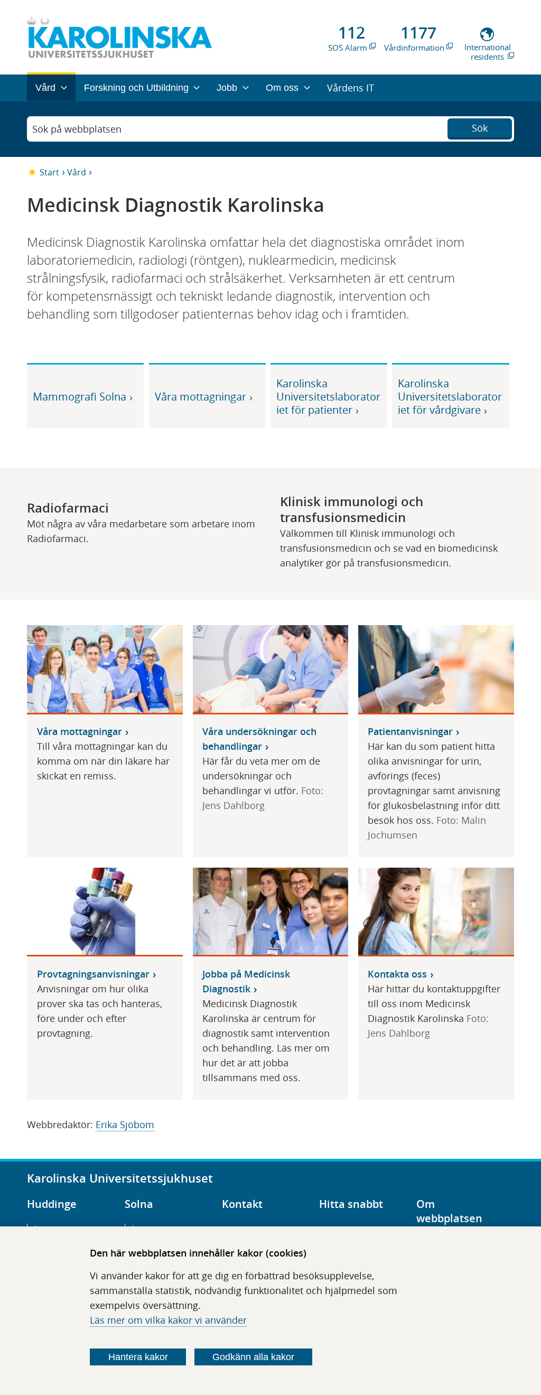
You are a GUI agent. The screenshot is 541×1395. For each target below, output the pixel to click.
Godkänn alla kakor (253, 1357)
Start (49, 172)
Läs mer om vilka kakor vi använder (168, 1320)
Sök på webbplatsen (77, 129)
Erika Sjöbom (125, 1124)
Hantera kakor (138, 1357)
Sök (480, 128)
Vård (76, 172)
